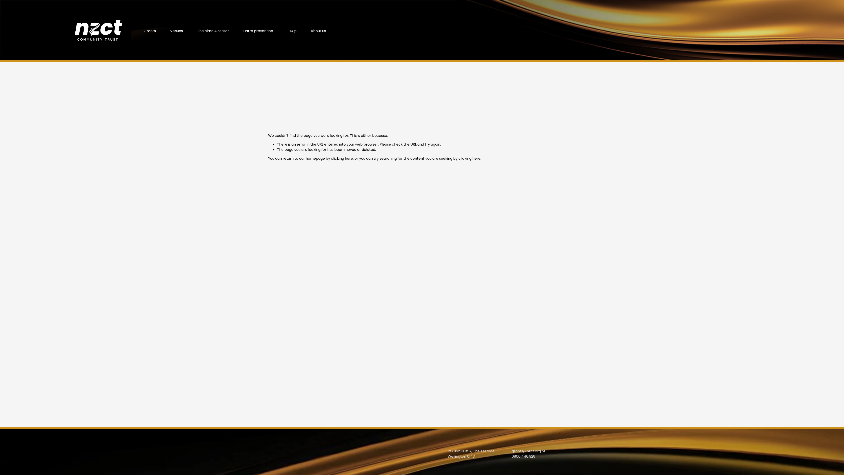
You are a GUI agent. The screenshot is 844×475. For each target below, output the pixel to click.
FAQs (291, 30)
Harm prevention (258, 30)
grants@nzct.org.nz (529, 451)
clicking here (342, 158)
